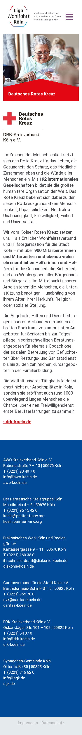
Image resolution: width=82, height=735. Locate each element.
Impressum (28, 722)
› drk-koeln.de (17, 421)
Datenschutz (53, 722)
